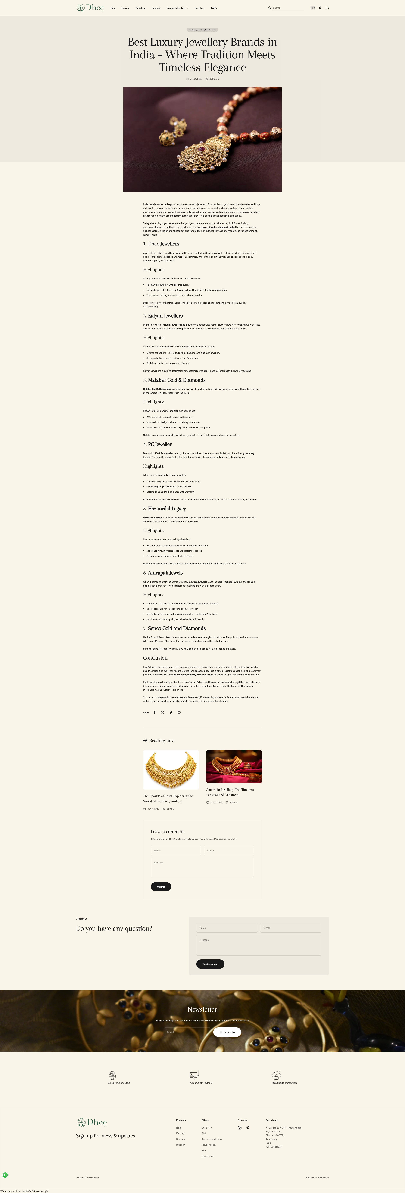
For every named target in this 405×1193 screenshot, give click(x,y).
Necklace (141, 7)
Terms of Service (222, 839)
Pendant (156, 7)
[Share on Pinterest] (171, 712)
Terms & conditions (212, 1139)
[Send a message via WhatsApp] (5, 1175)
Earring (125, 7)
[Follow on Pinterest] (248, 1128)
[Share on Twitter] (162, 712)
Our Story (200, 7)
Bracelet (180, 1144)
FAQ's (214, 7)
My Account (208, 1156)
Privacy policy (209, 1144)
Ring (113, 7)
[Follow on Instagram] (240, 1128)
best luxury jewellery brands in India (202, 30)
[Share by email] (179, 712)
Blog (204, 1150)
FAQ (204, 1133)
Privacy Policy (204, 839)
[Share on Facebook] (154, 712)
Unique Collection (176, 7)
